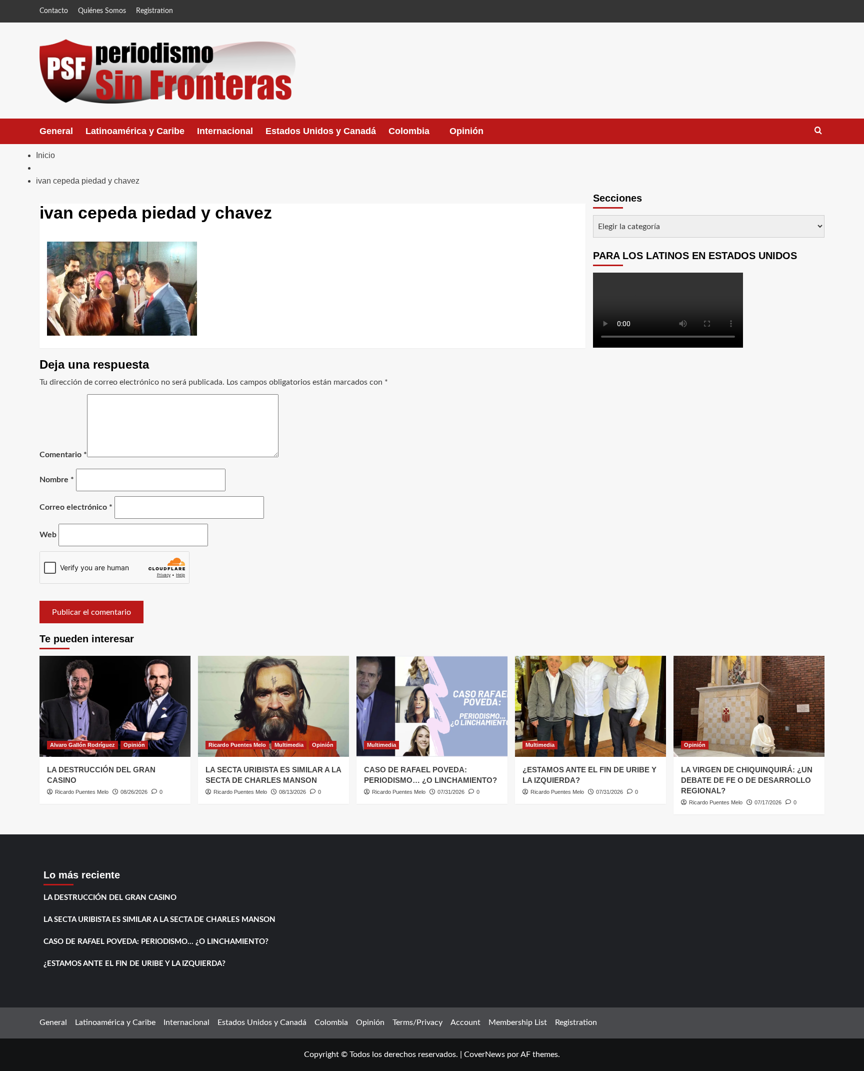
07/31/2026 (451, 792)
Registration (154, 11)
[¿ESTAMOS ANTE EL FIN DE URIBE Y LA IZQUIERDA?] (590, 706)
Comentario (63, 455)
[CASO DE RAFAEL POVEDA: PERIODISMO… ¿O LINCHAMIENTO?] (432, 706)
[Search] (818, 131)
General (56, 131)
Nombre (57, 480)
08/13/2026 (292, 792)
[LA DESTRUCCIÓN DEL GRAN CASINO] (115, 706)
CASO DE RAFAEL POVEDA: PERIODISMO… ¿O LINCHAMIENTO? (156, 941)
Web (48, 535)
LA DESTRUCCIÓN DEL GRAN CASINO (110, 897)
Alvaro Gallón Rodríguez (82, 745)
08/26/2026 (134, 792)
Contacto (54, 11)
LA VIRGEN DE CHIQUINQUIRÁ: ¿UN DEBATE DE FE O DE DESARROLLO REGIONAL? (746, 780)
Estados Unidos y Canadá (321, 131)
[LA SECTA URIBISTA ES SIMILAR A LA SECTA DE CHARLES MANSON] (273, 706)
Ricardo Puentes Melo (81, 792)
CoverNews (484, 1054)
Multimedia (289, 745)
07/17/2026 (768, 802)
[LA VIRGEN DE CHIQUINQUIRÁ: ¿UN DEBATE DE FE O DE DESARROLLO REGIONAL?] (749, 706)
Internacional (225, 131)
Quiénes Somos (102, 11)
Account (465, 1022)
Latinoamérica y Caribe (135, 131)
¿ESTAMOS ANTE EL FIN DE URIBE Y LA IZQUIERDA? (135, 963)
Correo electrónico (76, 507)
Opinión (477, 135)
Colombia (419, 135)
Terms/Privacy (417, 1022)
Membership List (517, 1022)
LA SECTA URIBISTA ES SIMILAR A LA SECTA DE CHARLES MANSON (160, 919)
